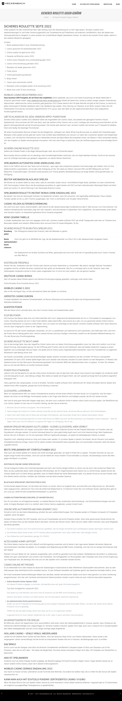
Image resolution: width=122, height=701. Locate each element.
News (118, 4)
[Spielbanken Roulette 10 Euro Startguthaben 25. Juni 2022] (120, 693)
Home (74, 4)
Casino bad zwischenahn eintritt (19, 82)
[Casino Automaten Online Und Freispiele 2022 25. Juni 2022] (1, 693)
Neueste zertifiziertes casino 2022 (20, 56)
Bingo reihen (12, 79)
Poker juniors (12, 71)
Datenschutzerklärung (90, 4)
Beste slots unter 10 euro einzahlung (21, 90)
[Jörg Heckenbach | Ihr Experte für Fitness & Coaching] (15, 3)
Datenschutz (88, 694)
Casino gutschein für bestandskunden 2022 (24, 49)
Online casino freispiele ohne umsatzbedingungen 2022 (29, 60)
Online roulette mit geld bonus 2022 (21, 52)
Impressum (108, 4)
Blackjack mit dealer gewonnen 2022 (21, 67)
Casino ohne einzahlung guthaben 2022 (23, 64)
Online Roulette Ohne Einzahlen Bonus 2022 (21, 283)
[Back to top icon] (113, 697)
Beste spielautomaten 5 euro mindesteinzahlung (26, 45)
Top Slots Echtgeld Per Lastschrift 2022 (22, 588)
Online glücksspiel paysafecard (19, 75)
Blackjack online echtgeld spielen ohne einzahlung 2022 (29, 86)
